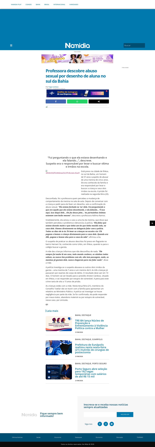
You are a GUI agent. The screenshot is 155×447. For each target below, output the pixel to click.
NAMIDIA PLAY (16, 4)
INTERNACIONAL (59, 4)
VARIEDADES (73, 4)
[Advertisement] (77, 25)
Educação (120, 437)
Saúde (38, 437)
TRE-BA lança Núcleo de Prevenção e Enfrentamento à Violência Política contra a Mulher (91, 324)
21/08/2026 (79, 332)
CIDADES (29, 4)
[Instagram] (106, 424)
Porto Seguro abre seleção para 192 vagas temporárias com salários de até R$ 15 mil (91, 372)
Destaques (78, 437)
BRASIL (46, 4)
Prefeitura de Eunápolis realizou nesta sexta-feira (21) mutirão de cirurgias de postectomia (92, 348)
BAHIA (38, 4)
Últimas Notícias (17, 437)
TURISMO (140, 437)
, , (88, 339)
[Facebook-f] (100, 424)
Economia (58, 437)
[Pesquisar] (143, 45)
